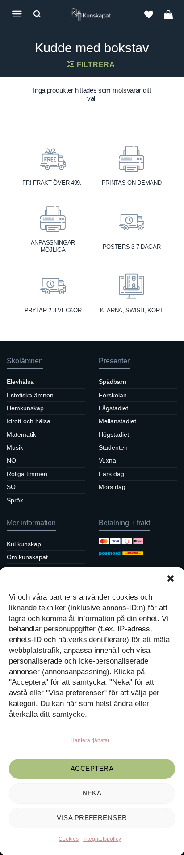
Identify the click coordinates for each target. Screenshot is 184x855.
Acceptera (92, 768)
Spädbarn (112, 381)
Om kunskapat (27, 557)
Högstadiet (114, 434)
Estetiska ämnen (30, 395)
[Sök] (37, 14)
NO (11, 460)
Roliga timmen (27, 473)
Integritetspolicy (102, 839)
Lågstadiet (113, 408)
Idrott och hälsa (28, 421)
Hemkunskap (25, 408)
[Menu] (17, 14)
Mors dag (112, 486)
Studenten (113, 447)
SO (11, 486)
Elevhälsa (20, 381)
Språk (15, 500)
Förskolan (113, 395)
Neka (92, 793)
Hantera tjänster (90, 740)
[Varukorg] (168, 14)
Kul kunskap (24, 544)
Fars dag (111, 473)
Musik (15, 447)
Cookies (69, 839)
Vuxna (107, 460)
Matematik (21, 434)
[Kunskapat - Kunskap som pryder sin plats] (92, 14)
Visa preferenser (92, 817)
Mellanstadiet (117, 421)
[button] (170, 578)
